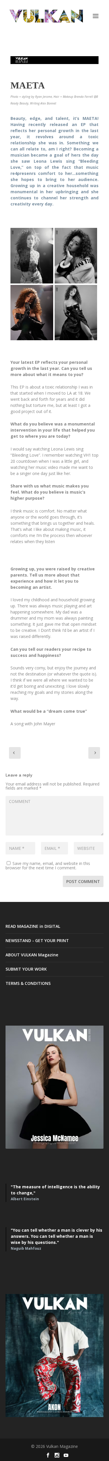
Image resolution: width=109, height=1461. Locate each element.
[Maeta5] (31, 255)
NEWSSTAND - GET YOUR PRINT (37, 940)
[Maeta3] (76, 255)
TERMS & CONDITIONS (28, 983)
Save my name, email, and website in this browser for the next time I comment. (48, 865)
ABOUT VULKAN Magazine (32, 955)
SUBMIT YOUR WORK (26, 969)
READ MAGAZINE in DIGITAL (33, 926)
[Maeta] (76, 312)
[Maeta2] (31, 312)
